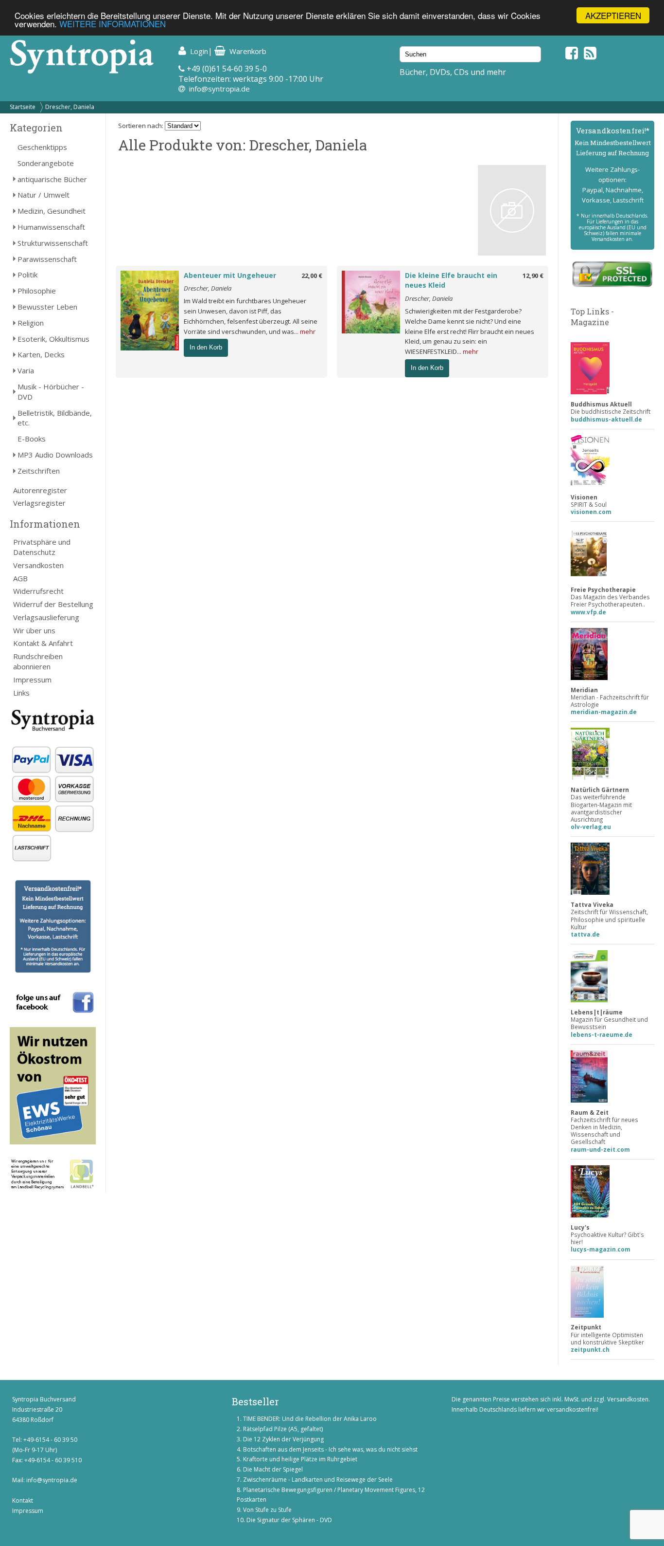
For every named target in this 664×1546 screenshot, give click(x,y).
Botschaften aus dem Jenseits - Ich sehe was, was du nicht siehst (330, 1449)
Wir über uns (34, 630)
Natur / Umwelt (43, 195)
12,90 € (533, 275)
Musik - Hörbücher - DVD (50, 392)
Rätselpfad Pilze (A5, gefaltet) (283, 1429)
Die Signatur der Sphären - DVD (289, 1520)
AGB (20, 578)
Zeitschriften (38, 471)
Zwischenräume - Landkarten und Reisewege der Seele (318, 1479)
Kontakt (22, 1500)
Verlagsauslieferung (46, 617)
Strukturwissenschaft (52, 243)
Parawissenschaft (47, 259)
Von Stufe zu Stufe (267, 1510)
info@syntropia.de (219, 88)
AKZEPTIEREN (613, 15)
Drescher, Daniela (69, 107)
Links (21, 693)
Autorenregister (40, 490)
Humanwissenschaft (51, 227)
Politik (27, 274)
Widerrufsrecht (38, 591)
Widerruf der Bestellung (53, 604)
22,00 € (311, 275)
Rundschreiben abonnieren (38, 661)
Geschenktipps (42, 147)
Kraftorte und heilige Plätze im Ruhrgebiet (300, 1459)
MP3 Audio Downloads (55, 455)
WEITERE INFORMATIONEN (112, 24)
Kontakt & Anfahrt (43, 643)
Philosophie (36, 290)
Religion (30, 323)
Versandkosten (38, 565)
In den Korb (206, 347)
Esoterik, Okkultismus (53, 339)
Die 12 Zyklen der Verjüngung (283, 1439)
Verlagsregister (39, 503)
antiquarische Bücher (52, 179)
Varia (25, 370)
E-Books (31, 438)
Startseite (22, 107)
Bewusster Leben (47, 307)
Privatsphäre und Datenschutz (41, 547)
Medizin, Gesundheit (51, 211)
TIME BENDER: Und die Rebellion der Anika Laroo (310, 1419)
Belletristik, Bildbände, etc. (54, 418)
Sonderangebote (45, 163)
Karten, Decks (41, 354)
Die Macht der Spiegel (273, 1469)
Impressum (32, 679)
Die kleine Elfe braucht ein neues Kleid (451, 280)
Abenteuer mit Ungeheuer (230, 275)
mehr (307, 331)
